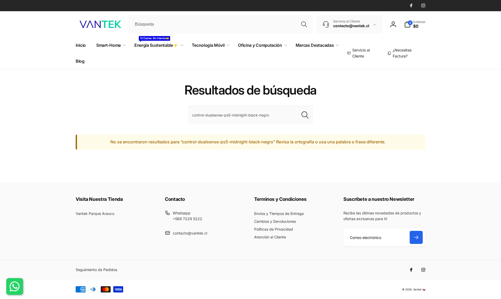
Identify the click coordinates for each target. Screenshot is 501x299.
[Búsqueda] (304, 24)
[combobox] (220, 24)
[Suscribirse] (416, 237)
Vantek (417, 289)
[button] (414, 24)
